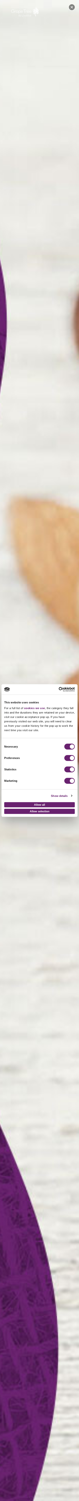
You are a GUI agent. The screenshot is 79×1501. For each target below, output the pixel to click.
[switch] (69, 758)
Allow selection (39, 811)
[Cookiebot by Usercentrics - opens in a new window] (59, 689)
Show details (59, 795)
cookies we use (34, 708)
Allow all (39, 804)
